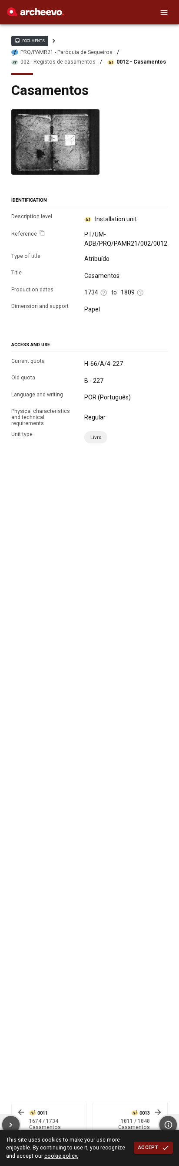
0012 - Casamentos (141, 62)
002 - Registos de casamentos (58, 62)
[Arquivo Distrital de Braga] (35, 13)
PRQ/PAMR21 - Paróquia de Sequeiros (66, 52)
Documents (29, 40)
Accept (148, 1147)
